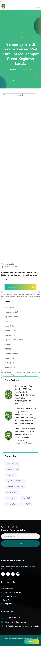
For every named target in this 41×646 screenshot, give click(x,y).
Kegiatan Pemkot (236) (15, 486)
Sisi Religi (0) (9, 358)
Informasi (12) (10, 335)
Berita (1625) (9, 307)
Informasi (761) (12, 463)
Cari (20, 543)
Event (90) (26, 498)
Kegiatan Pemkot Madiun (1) (15, 340)
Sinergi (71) (11, 504)
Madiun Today (8, 589)
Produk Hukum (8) (11, 326)
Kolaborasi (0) (10, 367)
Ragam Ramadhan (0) (13, 353)
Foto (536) (11, 475)
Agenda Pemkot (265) (15, 481)
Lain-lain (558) (12, 469)
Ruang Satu (7, 604)
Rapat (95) (11, 498)
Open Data (7, 600)
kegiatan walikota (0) (12, 317)
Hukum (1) (8, 344)
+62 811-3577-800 (12, 618)
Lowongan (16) (10, 330)
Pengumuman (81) (11, 312)
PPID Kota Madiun (9, 596)
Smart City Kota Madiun (12, 592)
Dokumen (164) (12, 492)
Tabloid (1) (8, 321)
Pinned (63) (26, 504)
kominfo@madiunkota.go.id (15, 622)
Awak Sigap (33, 642)
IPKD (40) (8, 349)
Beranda (13, 69)
